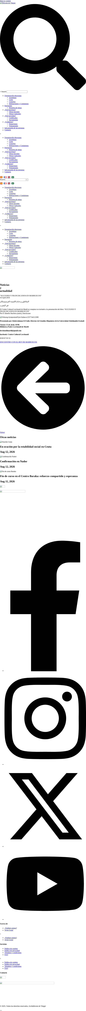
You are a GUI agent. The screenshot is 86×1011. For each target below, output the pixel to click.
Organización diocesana (12, 96)
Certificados (13, 118)
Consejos (12, 102)
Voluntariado (13, 126)
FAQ (6, 955)
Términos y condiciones (12, 953)
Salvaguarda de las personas (14, 128)
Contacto (7, 130)
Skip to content (5, 1)
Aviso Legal (8, 930)
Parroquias (8, 106)
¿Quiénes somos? (10, 928)
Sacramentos (13, 120)
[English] (9, 176)
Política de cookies (11, 949)
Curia (11, 100)
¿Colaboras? (8, 122)
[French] (6, 176)
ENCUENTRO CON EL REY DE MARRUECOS (18, 342)
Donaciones (13, 124)
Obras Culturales (15, 114)
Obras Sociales (14, 112)
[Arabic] (13, 176)
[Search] (27, 180)
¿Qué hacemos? (10, 110)
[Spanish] (2, 176)
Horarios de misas (15, 108)
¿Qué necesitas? (10, 116)
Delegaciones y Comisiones (19, 104)
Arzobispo (12, 98)
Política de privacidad (12, 951)
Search (3, 92)
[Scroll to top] (1, 1010)
